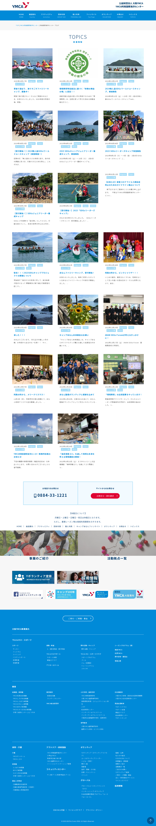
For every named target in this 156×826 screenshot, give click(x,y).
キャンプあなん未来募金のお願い (74, 335)
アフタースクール (52, 665)
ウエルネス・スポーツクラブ (91, 654)
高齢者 (83, 767)
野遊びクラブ (52, 660)
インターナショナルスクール (91, 712)
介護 (13, 753)
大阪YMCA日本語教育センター (126, 698)
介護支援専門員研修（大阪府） (24, 787)
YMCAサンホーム (19, 756)
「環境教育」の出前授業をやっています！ (123, 394)
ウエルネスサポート (53, 654)
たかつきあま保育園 (20, 773)
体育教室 (16, 660)
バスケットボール (19, 657)
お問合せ (120, 15)
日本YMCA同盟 (59, 810)
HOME (21, 15)
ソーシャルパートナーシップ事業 (59, 764)
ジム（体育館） (87, 663)
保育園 (14, 764)
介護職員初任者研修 (20, 784)
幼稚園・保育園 (17, 692)
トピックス (133, 15)
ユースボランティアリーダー (91, 758)
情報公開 (118, 661)
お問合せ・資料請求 (105, 496)
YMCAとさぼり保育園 (20, 701)
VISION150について (123, 758)
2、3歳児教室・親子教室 (56, 649)
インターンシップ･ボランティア (92, 791)
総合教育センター (87, 709)
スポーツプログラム (88, 657)
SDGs (75, 84)
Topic (40, 81)
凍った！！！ (19, 335)
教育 (14, 686)
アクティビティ (46, 15)
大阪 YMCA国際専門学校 (90, 698)
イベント (84, 775)
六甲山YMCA (51, 755)
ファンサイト (91, 15)
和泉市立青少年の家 (54, 758)
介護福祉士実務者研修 (21, 790)
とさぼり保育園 (18, 767)
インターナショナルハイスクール (93, 715)
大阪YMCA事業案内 (20, 629)
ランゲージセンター (54, 698)
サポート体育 (52, 657)
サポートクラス (121, 707)
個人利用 (76, 15)
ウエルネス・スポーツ (22, 640)
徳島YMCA (118, 650)
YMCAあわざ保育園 (20, 707)
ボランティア (107, 15)
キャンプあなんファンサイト (88, 526)
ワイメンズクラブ (122, 780)
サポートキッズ (121, 718)
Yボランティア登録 (122, 772)
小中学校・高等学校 (88, 692)
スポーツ (15, 645)
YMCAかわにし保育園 (20, 704)
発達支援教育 (119, 703)
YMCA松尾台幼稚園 (20, 696)
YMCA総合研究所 (52, 703)
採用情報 (119, 786)
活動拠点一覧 (120, 767)
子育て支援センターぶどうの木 (24, 712)
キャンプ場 (20, 84)
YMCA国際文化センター (55, 761)
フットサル (17, 652)
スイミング (17, 654)
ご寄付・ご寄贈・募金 (78, 618)
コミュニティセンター (56, 769)
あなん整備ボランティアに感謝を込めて (77, 394)
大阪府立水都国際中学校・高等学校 (94, 718)
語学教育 (49, 692)
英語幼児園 (51, 696)
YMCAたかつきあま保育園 (22, 709)
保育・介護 (17, 747)
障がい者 (84, 764)
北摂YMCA (118, 653)
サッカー (16, 649)
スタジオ (84, 668)
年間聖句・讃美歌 (122, 761)
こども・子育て (87, 761)
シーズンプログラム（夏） (124, 645)
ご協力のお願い (121, 769)
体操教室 (16, 663)
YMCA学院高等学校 (88, 696)
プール (83, 660)
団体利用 (61, 15)
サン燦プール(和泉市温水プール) (59, 775)
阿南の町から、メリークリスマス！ (29, 394)
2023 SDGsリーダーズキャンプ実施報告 (123, 151)
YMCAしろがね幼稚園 (20, 698)
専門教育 (84, 723)
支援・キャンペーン (88, 772)
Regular (32, 81)
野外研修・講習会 (121, 657)
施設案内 (32, 15)
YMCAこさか (17, 759)
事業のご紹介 (120, 764)
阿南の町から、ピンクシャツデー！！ (121, 272)
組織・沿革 (119, 753)
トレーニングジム (87, 666)
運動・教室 (50, 645)
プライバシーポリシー (94, 810)
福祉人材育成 (17, 781)
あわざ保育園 (17, 770)
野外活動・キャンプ (88, 645)
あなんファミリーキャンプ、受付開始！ (77, 272)
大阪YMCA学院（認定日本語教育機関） (130, 696)
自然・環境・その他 (88, 769)
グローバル (85, 780)
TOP (17, 25)
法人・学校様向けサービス (125, 778)
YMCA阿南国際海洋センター (29, 25)
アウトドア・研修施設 (56, 747)
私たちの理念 (120, 755)
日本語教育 (119, 692)
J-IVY (83, 707)
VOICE (93, 206)
